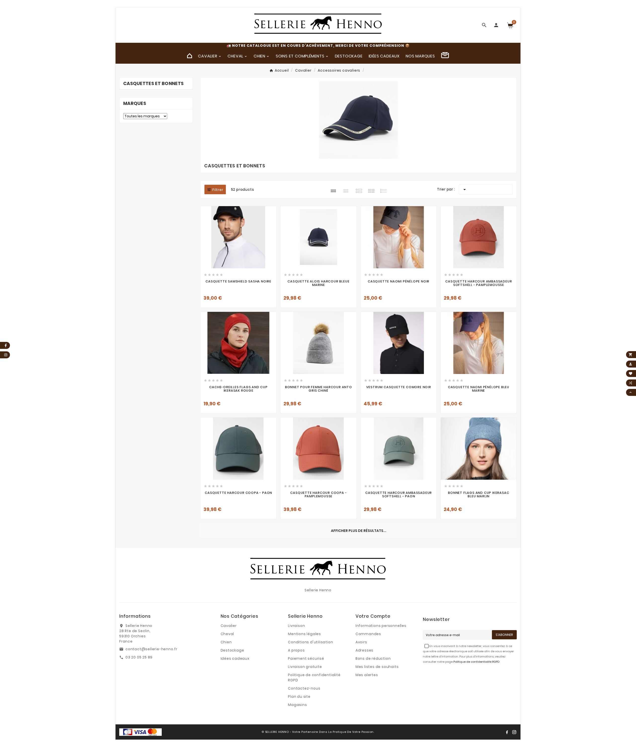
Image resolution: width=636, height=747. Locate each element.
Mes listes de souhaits (377, 666)
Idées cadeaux (235, 658)
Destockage (232, 650)
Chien (226, 642)
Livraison (296, 625)
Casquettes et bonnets (153, 83)
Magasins (297, 704)
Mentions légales (304, 633)
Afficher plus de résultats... (358, 530)
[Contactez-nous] (445, 56)
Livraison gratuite (305, 666)
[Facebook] (507, 732)
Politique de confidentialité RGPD (476, 661)
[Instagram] (514, 732)
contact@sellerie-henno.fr (151, 649)
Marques (134, 103)
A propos (296, 650)
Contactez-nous (304, 688)
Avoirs (361, 642)
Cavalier (229, 625)
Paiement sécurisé (306, 658)
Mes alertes (367, 674)
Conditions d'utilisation (310, 642)
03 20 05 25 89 (139, 657)
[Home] (189, 56)
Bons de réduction (373, 658)
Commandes (368, 633)
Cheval (227, 633)
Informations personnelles (381, 625)
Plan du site (299, 696)
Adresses (364, 650)
